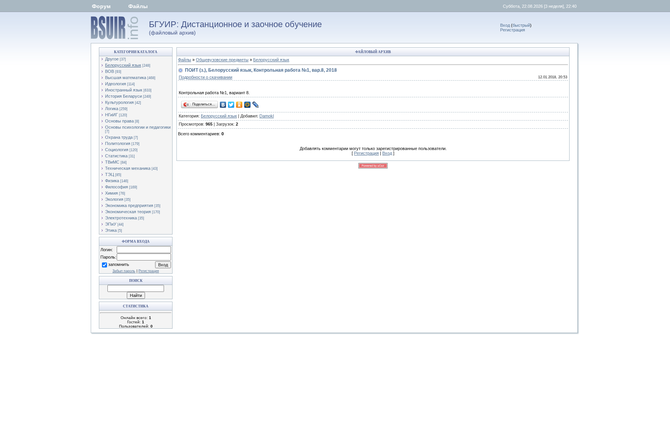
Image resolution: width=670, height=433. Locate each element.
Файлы (138, 6)
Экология (114, 199)
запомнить (118, 264)
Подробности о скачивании (205, 77)
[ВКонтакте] (223, 105)
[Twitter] (231, 105)
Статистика (116, 156)
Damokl (266, 116)
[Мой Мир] (247, 105)
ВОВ (109, 71)
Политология (117, 143)
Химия (111, 193)
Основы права (119, 121)
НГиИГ (111, 114)
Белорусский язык (123, 65)
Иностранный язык (123, 90)
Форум (101, 6)
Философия (116, 187)
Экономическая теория (128, 211)
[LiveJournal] (256, 105)
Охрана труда (119, 137)
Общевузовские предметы (222, 59)
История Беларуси (123, 96)
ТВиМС (112, 162)
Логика (111, 108)
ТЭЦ (109, 174)
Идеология (115, 83)
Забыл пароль (123, 271)
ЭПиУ (110, 224)
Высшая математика (125, 77)
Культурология (119, 102)
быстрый (521, 25)
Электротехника (121, 218)
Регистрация (512, 30)
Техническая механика (127, 168)
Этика (111, 230)
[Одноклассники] (239, 105)
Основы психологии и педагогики (138, 127)
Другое (112, 59)
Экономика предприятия (129, 205)
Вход (505, 25)
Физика (112, 180)
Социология (116, 149)
